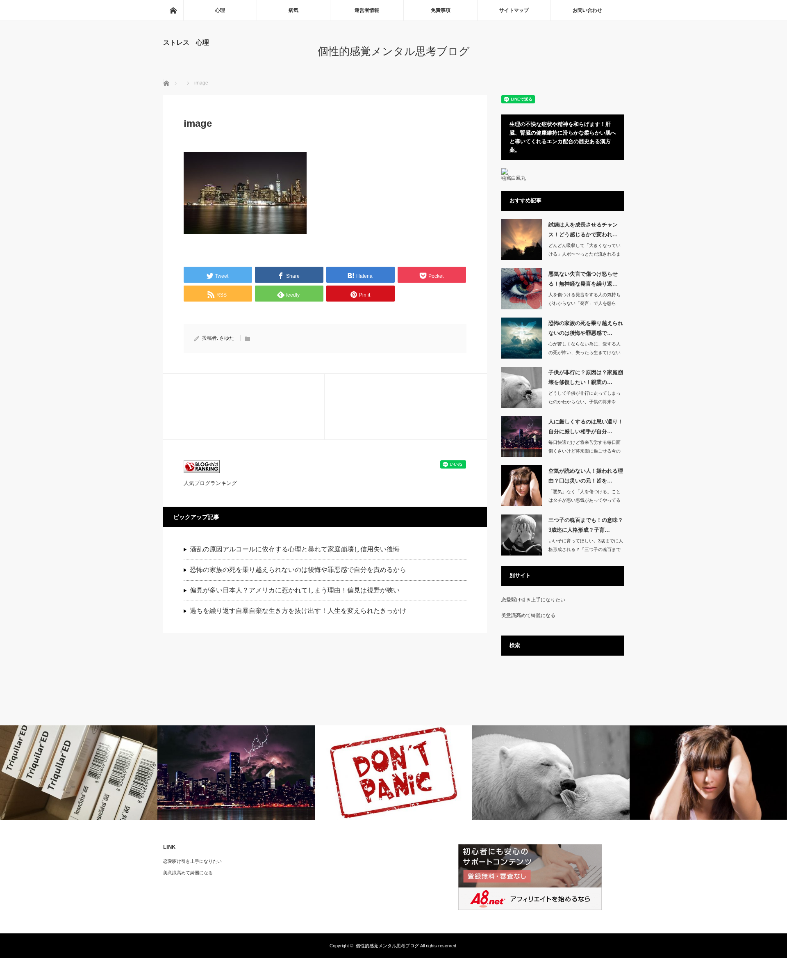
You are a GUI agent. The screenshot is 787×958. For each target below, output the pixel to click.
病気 (293, 10)
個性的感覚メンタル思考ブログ (394, 51)
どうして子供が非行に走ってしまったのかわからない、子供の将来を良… (584, 402)
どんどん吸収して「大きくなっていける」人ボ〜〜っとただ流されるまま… (584, 254)
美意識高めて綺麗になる (528, 615)
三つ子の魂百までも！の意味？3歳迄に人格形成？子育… (585, 525)
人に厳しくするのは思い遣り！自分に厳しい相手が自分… (585, 426)
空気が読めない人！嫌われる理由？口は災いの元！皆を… (585, 475)
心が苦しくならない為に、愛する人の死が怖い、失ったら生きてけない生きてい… (584, 352)
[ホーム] (173, 10)
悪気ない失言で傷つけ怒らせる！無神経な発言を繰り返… (583, 278)
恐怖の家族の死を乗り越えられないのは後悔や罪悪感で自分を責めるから (298, 569)
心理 (220, 10)
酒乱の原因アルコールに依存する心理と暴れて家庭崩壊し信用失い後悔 (295, 549)
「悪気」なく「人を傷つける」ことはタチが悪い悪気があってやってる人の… (584, 500)
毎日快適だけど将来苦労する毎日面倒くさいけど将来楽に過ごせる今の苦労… (584, 451)
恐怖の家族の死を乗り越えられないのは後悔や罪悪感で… (585, 328)
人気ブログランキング (210, 483)
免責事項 (440, 10)
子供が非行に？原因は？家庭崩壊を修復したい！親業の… (585, 377)
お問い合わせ (587, 10)
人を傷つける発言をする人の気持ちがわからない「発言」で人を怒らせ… (584, 303)
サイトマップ (514, 10)
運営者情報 (367, 10)
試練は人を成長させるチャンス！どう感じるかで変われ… (583, 229)
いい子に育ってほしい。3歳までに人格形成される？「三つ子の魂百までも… (585, 549)
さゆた (226, 338)
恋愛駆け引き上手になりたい (533, 600)
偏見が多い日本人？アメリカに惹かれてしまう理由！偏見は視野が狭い (295, 590)
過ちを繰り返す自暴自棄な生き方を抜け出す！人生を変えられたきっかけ (298, 610)
